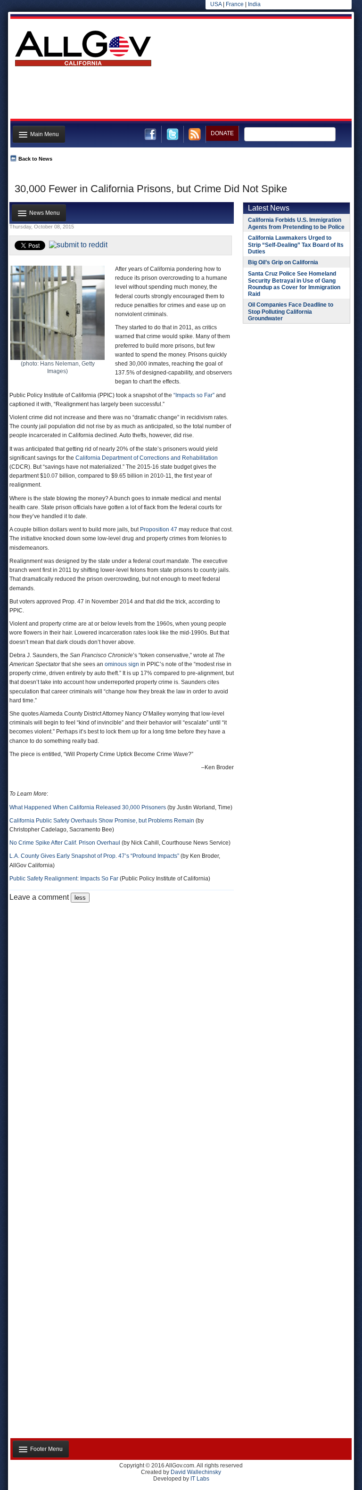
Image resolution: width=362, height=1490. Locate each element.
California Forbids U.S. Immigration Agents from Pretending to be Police (296, 223)
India (254, 4)
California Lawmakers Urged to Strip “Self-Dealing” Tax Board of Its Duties (296, 245)
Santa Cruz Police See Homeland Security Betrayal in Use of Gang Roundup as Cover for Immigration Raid (294, 283)
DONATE (222, 133)
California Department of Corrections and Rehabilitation (146, 458)
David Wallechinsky (196, 1472)
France (235, 4)
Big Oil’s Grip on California (283, 262)
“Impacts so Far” (193, 395)
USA (216, 4)
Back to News (35, 159)
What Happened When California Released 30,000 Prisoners (87, 807)
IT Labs (199, 1478)
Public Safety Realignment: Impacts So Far (63, 878)
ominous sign (122, 664)
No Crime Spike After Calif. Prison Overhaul (64, 842)
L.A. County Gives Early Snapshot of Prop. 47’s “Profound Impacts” (94, 856)
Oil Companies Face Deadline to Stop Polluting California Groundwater (290, 311)
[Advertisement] (180, 95)
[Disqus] (121, 1020)
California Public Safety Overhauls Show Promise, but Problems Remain (101, 820)
